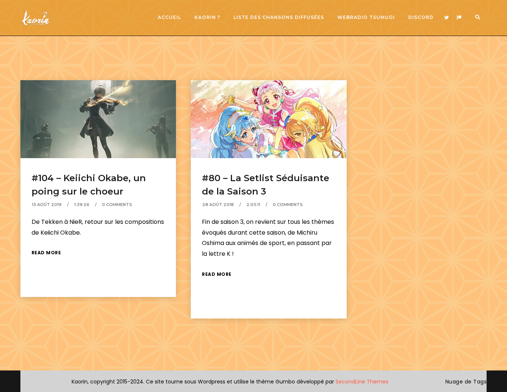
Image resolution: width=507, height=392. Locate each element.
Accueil (169, 17)
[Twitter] (446, 18)
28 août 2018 (218, 204)
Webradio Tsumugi (366, 17)
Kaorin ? (207, 17)
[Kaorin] (35, 17)
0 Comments (117, 204)
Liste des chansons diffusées (278, 17)
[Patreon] (459, 18)
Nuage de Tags (466, 381)
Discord (421, 17)
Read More (46, 252)
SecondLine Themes (362, 381)
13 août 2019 (47, 204)
